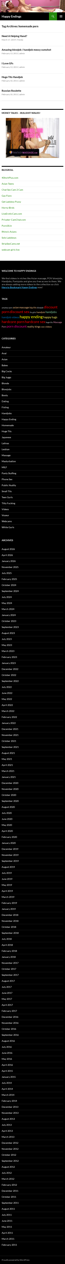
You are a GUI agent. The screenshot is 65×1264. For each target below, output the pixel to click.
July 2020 (7, 813)
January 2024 (9, 615)
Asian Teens (8, 183)
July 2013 (7, 1124)
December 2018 (10, 914)
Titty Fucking (8, 503)
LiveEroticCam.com (12, 213)
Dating (5, 401)
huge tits (49, 322)
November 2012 (10, 1148)
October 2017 (9, 968)
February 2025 (9, 579)
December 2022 (10, 669)
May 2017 (7, 998)
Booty (5, 395)
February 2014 (9, 1100)
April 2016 (7, 1064)
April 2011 (7, 1232)
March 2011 (8, 1238)
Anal (4, 353)
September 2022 (10, 681)
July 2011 (7, 1214)
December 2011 (10, 1190)
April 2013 (7, 1130)
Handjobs (7, 413)
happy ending (31, 316)
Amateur (6, 347)
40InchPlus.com (10, 177)
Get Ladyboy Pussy (11, 201)
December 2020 (10, 783)
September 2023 (10, 627)
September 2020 (10, 801)
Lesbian (6, 449)
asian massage (21, 307)
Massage (6, 455)
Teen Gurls (7, 497)
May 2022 (7, 699)
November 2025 (10, 567)
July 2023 (7, 639)
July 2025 (7, 573)
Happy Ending (9, 419)
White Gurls (8, 527)
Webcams (7, 521)
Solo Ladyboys (9, 237)
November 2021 (10, 735)
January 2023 (9, 663)
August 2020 (8, 807)
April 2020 (7, 831)
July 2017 (7, 986)
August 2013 (8, 1118)
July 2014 (7, 1082)
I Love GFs (7, 63)
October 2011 (9, 1196)
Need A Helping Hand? (14, 35)
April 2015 (7, 1070)
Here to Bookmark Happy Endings (19, 287)
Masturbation (9, 461)
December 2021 (10, 729)
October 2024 (9, 585)
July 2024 (7, 597)
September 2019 (10, 860)
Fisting (5, 407)
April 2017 (7, 1004)
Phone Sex (7, 479)
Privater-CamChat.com (14, 219)
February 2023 (9, 657)
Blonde (5, 383)
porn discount (16, 326)
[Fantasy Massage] (32, 137)
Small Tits (7, 491)
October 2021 (9, 741)
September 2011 (10, 1202)
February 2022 (9, 717)
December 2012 (10, 1142)
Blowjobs (6, 389)
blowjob (40, 308)
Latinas (5, 443)
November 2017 (10, 962)
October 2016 (9, 1028)
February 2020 (9, 837)
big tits (33, 307)
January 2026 (9, 561)
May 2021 (7, 759)
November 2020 (10, 789)
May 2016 (7, 1058)
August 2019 (8, 866)
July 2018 (7, 938)
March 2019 (8, 896)
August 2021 (8, 753)
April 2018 (7, 944)
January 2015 (9, 1076)
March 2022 (8, 711)
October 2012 (9, 1154)
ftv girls (33, 312)
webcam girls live (11, 249)
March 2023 (8, 651)
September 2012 (10, 1160)
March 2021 (8, 771)
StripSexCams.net (11, 243)
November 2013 (10, 1112)
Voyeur (5, 515)
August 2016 (8, 1040)
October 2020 (9, 795)
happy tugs (50, 317)
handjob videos (10, 317)
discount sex (19, 312)
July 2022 (7, 687)
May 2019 (7, 884)
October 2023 (9, 621)
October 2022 (9, 675)
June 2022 (7, 693)
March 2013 (8, 1136)
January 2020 (9, 843)
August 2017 (8, 980)
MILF (4, 467)
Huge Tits (7, 431)
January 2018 (9, 956)
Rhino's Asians (9, 231)
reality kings (34, 326)
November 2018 (10, 920)
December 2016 (10, 1016)
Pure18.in (7, 225)
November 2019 (10, 854)
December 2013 (10, 1106)
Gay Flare (7, 195)
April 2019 (7, 890)
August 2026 (8, 549)
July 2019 (7, 872)
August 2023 (8, 633)
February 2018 (9, 950)
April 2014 (7, 1088)
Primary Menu (61, 16)
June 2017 (7, 992)
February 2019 (9, 902)
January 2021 (9, 777)
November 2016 (10, 1022)
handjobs (51, 312)
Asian (5, 359)
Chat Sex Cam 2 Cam (12, 189)
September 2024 (10, 591)
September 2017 (10, 974)
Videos (5, 509)
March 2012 (8, 1178)
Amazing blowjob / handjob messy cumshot (26, 49)
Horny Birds (8, 207)
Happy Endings (11, 16)
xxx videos (46, 326)
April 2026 (7, 555)
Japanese (6, 437)
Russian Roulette (11, 90)
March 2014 (8, 1094)
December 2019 (10, 848)
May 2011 (7, 1226)
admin (22, 53)
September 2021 (10, 747)
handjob (40, 312)
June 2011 (7, 1220)
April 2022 (7, 705)
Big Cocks (7, 371)
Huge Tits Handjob (12, 76)
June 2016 (7, 1052)
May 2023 (7, 645)
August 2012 (8, 1166)
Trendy (20, 39)
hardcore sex (35, 322)
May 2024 (7, 603)
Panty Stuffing (9, 473)
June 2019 (7, 878)
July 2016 (7, 1046)
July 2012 (7, 1172)
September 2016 (10, 1034)
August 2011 (8, 1208)
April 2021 (7, 765)
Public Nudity (9, 485)
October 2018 (9, 926)
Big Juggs (6, 377)
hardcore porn (13, 321)
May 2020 (7, 825)
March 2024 (8, 609)
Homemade (8, 425)
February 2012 (9, 1184)
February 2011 (9, 1244)
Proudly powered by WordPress (16, 1260)
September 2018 (10, 932)
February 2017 (9, 1010)
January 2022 (9, 723)
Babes (5, 365)
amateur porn (7, 308)
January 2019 (9, 908)
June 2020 (7, 819)
